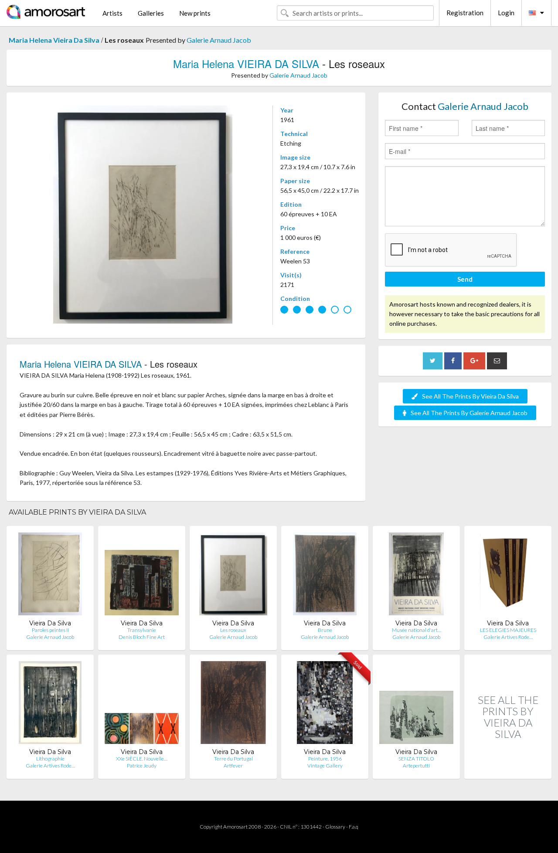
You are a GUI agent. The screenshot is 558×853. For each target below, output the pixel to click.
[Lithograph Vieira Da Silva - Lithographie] (50, 704)
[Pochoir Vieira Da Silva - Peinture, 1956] (325, 704)
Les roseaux (233, 630)
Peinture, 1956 (325, 758)
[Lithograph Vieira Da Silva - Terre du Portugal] (233, 704)
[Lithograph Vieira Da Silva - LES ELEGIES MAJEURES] (507, 576)
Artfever (233, 765)
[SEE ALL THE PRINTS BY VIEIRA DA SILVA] (507, 769)
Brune (325, 630)
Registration (464, 13)
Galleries (151, 13)
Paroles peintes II (50, 630)
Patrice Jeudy (142, 765)
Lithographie (50, 758)
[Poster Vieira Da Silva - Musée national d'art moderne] (416, 576)
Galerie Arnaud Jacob (219, 40)
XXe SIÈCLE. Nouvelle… (141, 758)
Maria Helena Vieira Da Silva (54, 40)
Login (506, 13)
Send (465, 279)
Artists (112, 13)
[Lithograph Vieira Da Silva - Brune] (324, 576)
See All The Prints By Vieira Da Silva (470, 396)
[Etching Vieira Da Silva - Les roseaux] (233, 576)
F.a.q (353, 826)
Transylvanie (141, 630)
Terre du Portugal (233, 758)
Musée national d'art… (416, 630)
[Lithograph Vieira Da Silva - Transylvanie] (142, 576)
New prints (195, 13)
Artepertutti (416, 765)
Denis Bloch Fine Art (142, 637)
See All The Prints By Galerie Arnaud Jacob (469, 412)
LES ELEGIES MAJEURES (508, 630)
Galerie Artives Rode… (508, 637)
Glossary (335, 826)
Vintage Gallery (325, 765)
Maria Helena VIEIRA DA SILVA (246, 63)
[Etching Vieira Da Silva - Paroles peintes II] (50, 576)
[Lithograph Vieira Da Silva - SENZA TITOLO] (416, 704)
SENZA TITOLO (416, 758)
